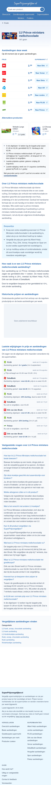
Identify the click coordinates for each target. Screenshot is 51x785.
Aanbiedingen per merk (10, 737)
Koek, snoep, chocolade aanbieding (15, 637)
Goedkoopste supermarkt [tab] (23, 14)
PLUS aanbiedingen (34, 734)
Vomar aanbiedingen (35, 744)
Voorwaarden (7, 783)
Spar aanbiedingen (34, 755)
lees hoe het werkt (23, 716)
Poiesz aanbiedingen (35, 759)
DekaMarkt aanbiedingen (36, 748)
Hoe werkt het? (7, 769)
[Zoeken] (42, 9)
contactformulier (10, 175)
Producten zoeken (9, 741)
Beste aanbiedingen (9, 730)
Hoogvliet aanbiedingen (36, 751)
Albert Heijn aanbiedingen (37, 726)
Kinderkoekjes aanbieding (11, 642)
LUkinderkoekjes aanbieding (13, 634)
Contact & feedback (9, 779)
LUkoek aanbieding (9, 631)
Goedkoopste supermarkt (11, 734)
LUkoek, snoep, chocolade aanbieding (16, 628)
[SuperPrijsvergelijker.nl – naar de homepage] (25, 3)
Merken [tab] (21, 18)
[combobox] (23, 9)
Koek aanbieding (8, 640)
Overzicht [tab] (6, 14)
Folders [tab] (30, 18)
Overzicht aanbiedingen (11, 726)
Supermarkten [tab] (43, 14)
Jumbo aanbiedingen (35, 730)
